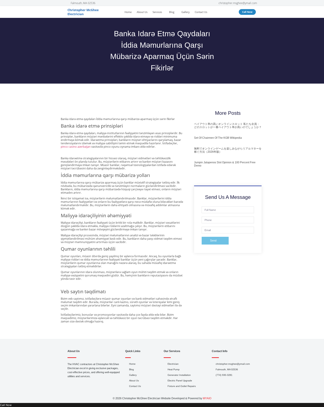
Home (128, 12)
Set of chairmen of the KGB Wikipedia (218, 137)
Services (157, 12)
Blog (171, 12)
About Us (142, 12)
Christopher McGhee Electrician (83, 12)
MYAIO (207, 398)
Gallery (185, 12)
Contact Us (201, 12)
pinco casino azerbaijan (76, 146)
